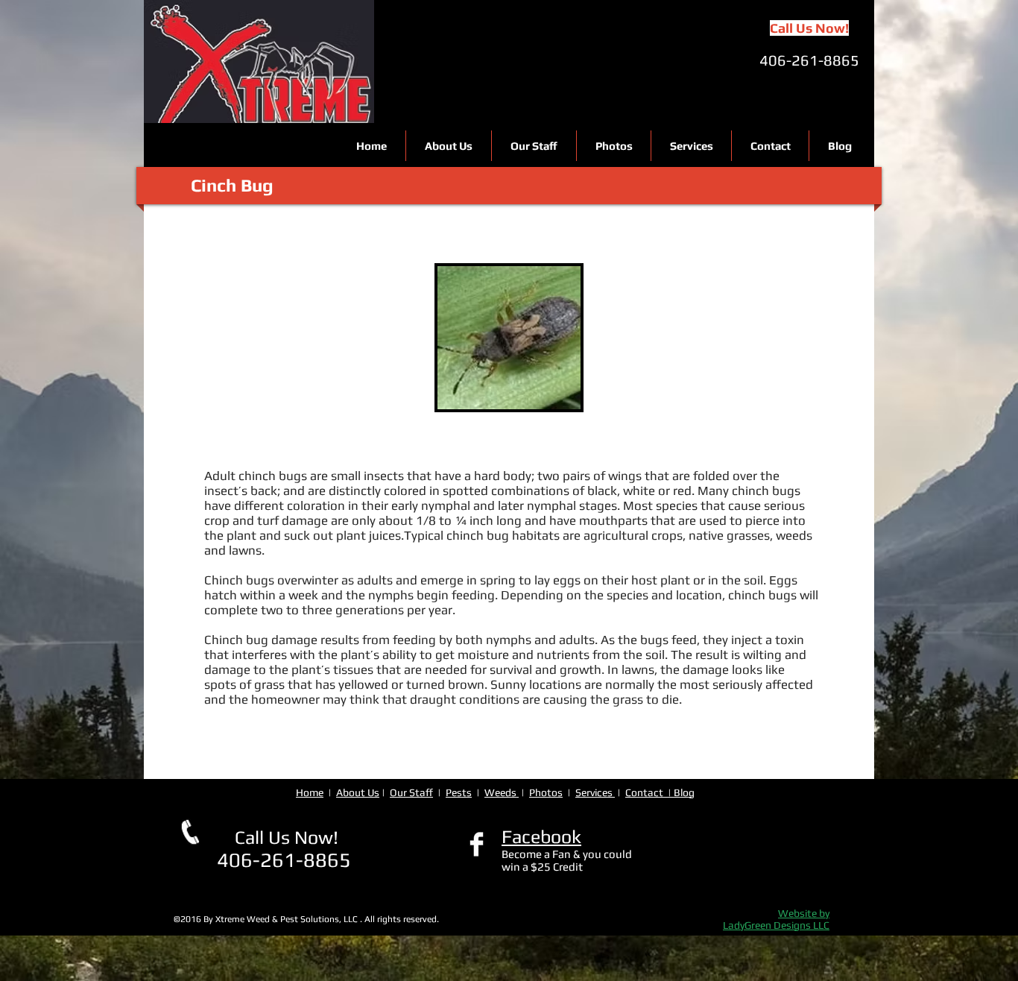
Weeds (501, 792)
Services (595, 792)
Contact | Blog (660, 792)
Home (309, 792)
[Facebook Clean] (476, 844)
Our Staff (411, 792)
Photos (546, 792)
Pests (459, 792)
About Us (357, 792)
